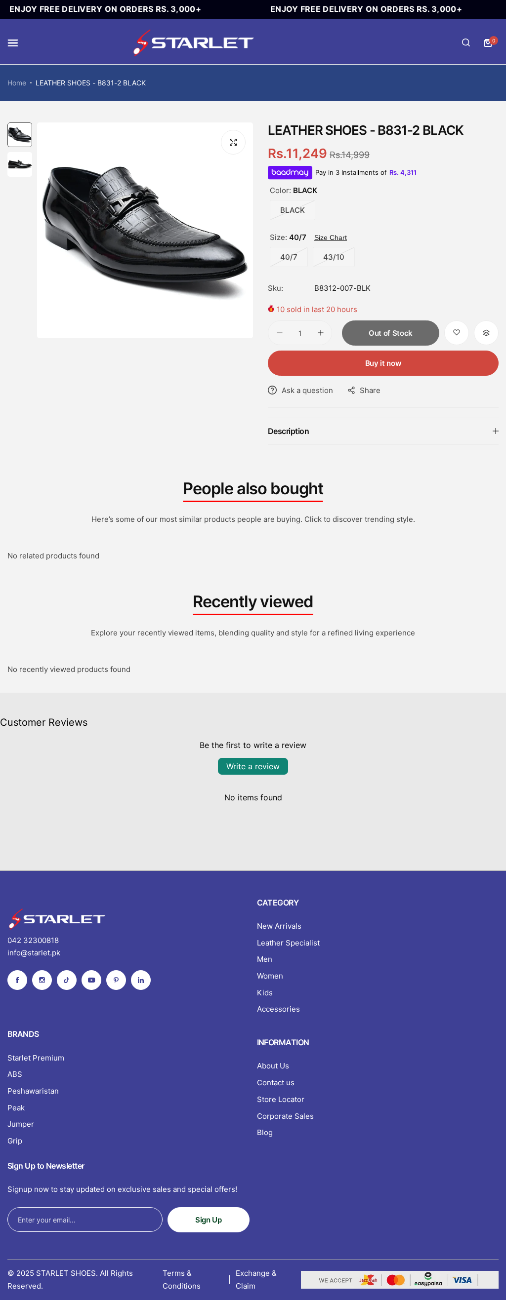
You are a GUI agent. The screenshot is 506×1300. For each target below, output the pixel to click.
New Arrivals (279, 926)
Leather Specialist (288, 942)
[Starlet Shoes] (193, 43)
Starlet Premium (35, 1058)
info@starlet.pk (33, 952)
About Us (273, 1065)
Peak (16, 1107)
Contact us (276, 1082)
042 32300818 (33, 940)
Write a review (253, 766)
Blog (265, 1132)
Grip (14, 1140)
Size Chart (330, 237)
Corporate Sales (285, 1116)
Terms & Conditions (182, 1279)
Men (264, 959)
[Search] (466, 43)
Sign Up (208, 1219)
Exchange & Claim (256, 1279)
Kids (265, 992)
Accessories (278, 1009)
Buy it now (383, 363)
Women (270, 976)
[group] (145, 230)
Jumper (20, 1124)
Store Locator (280, 1099)
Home (16, 83)
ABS (14, 1074)
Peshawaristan (33, 1091)
